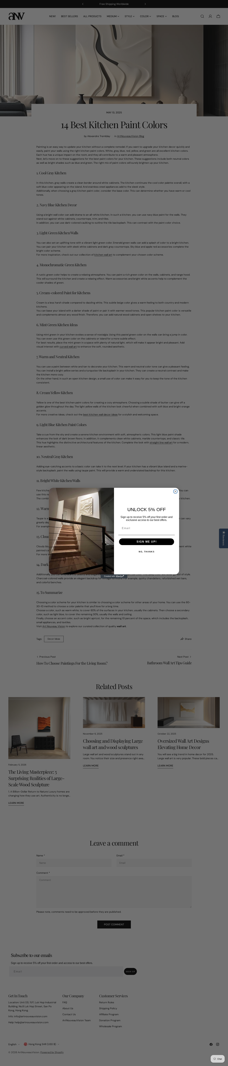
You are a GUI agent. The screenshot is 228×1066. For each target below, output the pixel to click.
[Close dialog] (175, 491)
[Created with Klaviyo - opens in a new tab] (114, 576)
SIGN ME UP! (147, 541)
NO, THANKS (147, 552)
